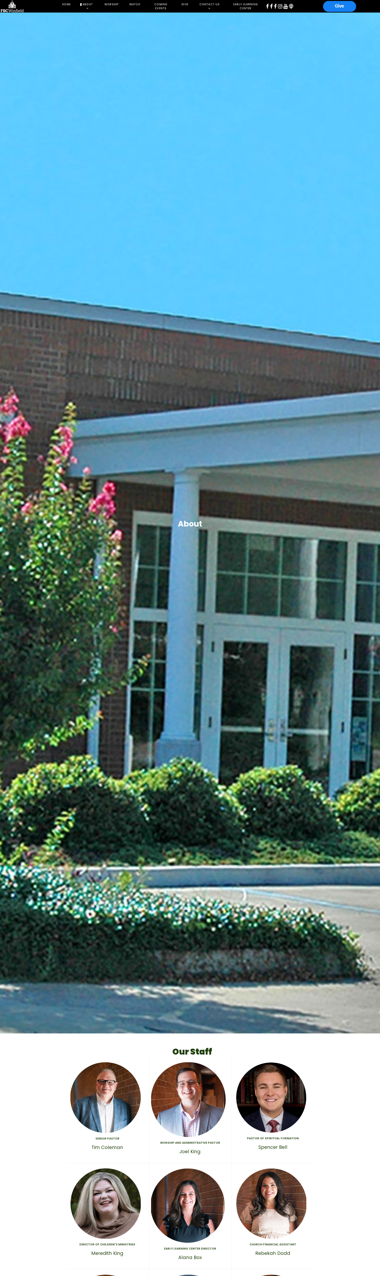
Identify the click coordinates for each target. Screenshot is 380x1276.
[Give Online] (339, 6)
